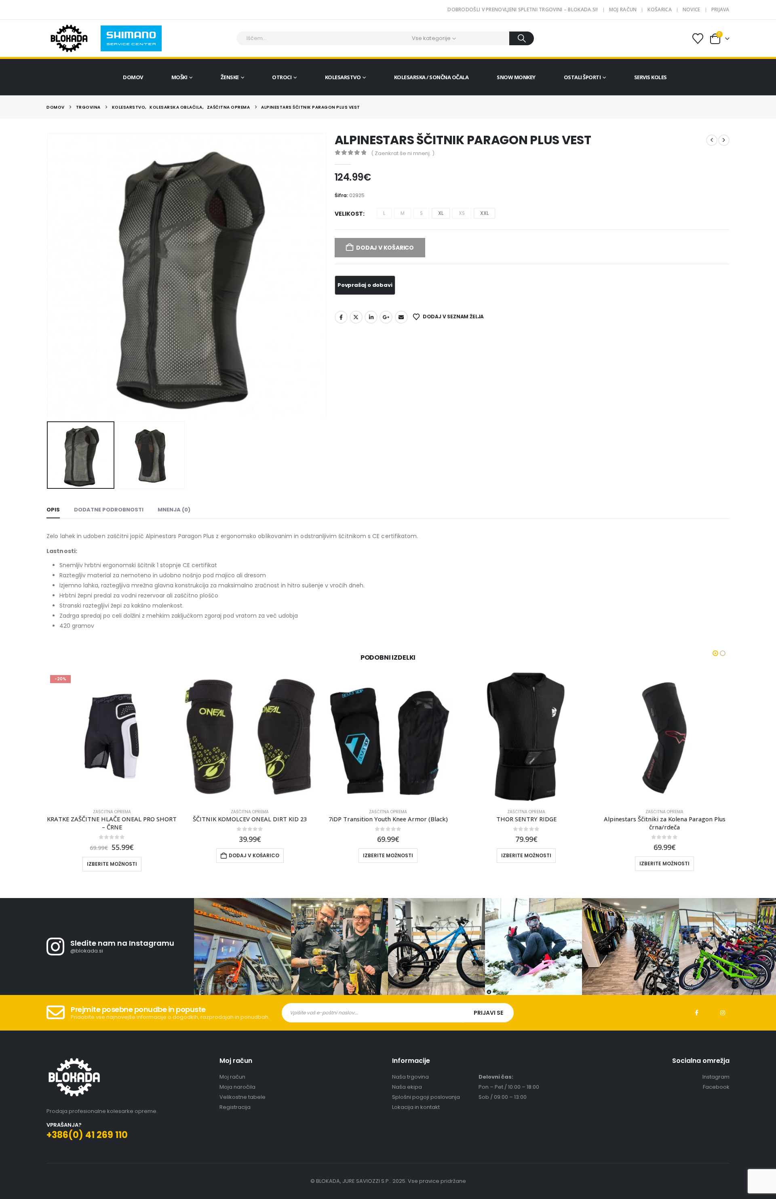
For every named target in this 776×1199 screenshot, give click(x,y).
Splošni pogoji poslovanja (426, 1097)
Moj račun (623, 9)
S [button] (421, 213)
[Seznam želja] (697, 38)
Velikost (349, 214)
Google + (386, 317)
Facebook (341, 317)
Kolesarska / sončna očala (431, 77)
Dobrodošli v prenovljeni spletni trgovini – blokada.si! (522, 9)
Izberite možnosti (112, 863)
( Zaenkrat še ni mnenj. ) (402, 153)
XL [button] (440, 213)
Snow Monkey (516, 77)
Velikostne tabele (242, 1097)
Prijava (720, 9)
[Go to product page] (250, 737)
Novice (691, 9)
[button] (48, 275)
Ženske (230, 77)
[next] (724, 140)
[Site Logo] (68, 38)
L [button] (384, 213)
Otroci (281, 77)
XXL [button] (484, 213)
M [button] (403, 213)
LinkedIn (371, 317)
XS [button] (462, 213)
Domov (133, 77)
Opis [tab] (53, 509)
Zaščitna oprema (112, 812)
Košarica (659, 9)
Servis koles (650, 77)
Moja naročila (237, 1087)
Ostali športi (582, 77)
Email (401, 317)
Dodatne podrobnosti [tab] (108, 509)
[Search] (521, 38)
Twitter (356, 317)
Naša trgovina (410, 1077)
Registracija (235, 1107)
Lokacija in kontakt (416, 1107)
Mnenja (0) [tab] (174, 509)
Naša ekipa (407, 1087)
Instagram (723, 1013)
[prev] (711, 140)
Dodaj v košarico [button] (254, 855)
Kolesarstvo (343, 77)
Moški (179, 77)
